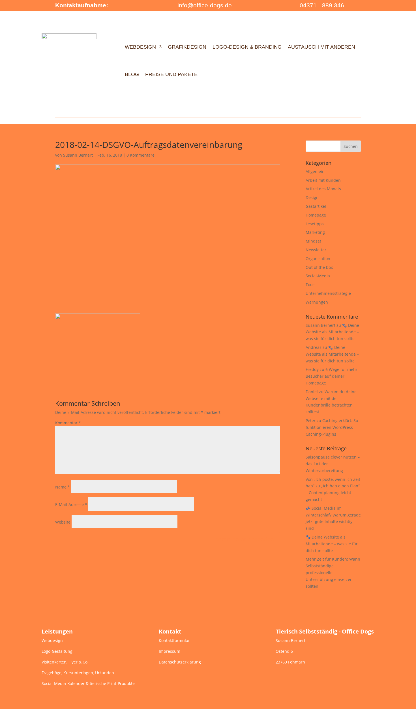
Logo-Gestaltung (57, 651)
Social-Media (318, 275)
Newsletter (316, 249)
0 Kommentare (140, 155)
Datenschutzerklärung (180, 662)
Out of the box (319, 267)
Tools (311, 284)
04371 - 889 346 (322, 5)
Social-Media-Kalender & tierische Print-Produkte (88, 683)
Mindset (313, 241)
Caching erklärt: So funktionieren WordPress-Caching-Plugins (332, 427)
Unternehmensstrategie (328, 293)
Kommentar (68, 422)
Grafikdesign (187, 47)
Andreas (313, 347)
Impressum (169, 651)
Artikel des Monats (323, 188)
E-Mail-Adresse (71, 504)
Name (62, 487)
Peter (311, 420)
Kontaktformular (174, 640)
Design (312, 197)
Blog (132, 74)
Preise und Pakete (171, 74)
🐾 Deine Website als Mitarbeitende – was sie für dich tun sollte (332, 332)
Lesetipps (315, 223)
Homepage (316, 215)
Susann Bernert (78, 155)
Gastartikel (316, 206)
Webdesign (140, 47)
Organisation (318, 258)
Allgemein (315, 171)
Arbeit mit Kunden (323, 180)
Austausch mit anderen (321, 47)
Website (62, 522)
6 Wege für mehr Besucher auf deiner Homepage (331, 376)
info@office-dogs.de (204, 5)
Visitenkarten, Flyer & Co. (65, 662)
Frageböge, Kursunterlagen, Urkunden (78, 672)
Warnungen (317, 302)
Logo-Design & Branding (247, 47)
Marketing (315, 232)
